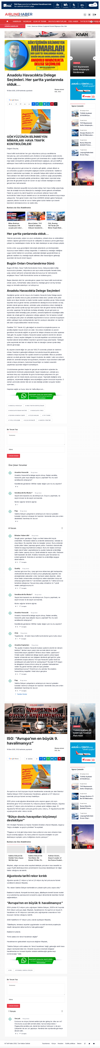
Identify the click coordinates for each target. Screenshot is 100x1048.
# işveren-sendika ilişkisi (16, 415)
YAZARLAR (27, 21)
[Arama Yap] (85, 14)
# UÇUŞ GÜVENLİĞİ (29, 420)
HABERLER (17, 21)
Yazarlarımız (46, 1045)
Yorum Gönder (13, 456)
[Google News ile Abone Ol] (14, 100)
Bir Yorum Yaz (12, 429)
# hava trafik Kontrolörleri (34, 405)
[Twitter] (89, 1045)
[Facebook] (84, 1045)
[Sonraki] (23, 26)
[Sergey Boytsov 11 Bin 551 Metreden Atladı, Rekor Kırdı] (82, 58)
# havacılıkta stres (37, 410)
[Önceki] (21, 26)
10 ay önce (34, 472)
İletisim (79, 1045)
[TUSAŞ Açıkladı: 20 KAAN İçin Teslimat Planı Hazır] (82, 113)
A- (29, 104)
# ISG (10, 972)
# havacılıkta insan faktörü (17, 410)
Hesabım (60, 1045)
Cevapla (23, 562)
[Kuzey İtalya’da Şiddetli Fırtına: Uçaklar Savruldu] (82, 143)
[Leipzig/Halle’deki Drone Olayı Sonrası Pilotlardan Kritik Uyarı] (82, 152)
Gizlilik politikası (70, 1045)
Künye (54, 1045)
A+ (25, 104)
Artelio (33, 1045)
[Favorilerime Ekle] (16, 104)
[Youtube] (93, 1045)
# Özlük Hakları (34, 415)
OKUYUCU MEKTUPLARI (57, 21)
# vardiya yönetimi (45, 420)
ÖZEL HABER (73, 21)
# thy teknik (46, 415)
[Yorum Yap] (20, 104)
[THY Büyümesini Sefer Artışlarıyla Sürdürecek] (82, 123)
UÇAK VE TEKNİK (39, 21)
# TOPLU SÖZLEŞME (14, 420)
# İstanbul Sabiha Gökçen (24, 972)
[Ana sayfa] (7, 21)
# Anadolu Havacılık (15, 405)
